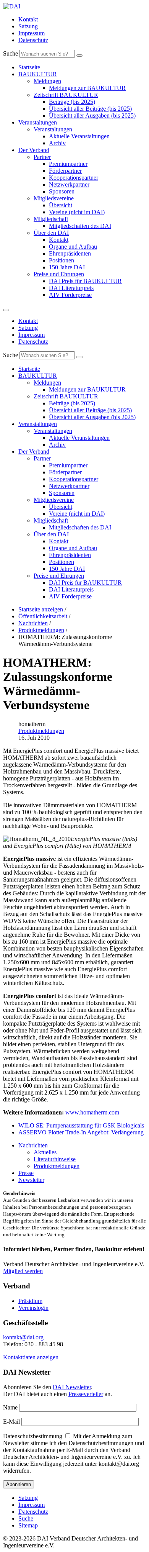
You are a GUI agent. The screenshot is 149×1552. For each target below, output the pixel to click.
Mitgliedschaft (51, 219)
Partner (42, 157)
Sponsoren (61, 191)
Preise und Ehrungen (59, 274)
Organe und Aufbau (73, 246)
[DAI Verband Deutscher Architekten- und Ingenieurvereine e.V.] (11, 6)
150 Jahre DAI (67, 267)
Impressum (31, 33)
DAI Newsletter (72, 1387)
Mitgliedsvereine (54, 198)
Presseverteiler (85, 1394)
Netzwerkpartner (69, 184)
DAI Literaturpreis (71, 288)
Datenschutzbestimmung (32, 1436)
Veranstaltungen (37, 122)
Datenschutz (33, 40)
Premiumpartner (68, 164)
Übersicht (60, 205)
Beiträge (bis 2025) (72, 101)
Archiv (57, 143)
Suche (10, 53)
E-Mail (11, 1421)
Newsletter (31, 1180)
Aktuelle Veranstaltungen (79, 136)
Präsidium (30, 1301)
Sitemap (28, 1525)
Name (10, 1407)
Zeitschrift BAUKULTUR (66, 95)
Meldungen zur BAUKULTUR (87, 88)
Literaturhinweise (55, 1159)
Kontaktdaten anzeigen (30, 1357)
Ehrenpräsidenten (70, 253)
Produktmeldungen (41, 731)
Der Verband (33, 150)
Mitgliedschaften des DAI (80, 226)
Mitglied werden (23, 1271)
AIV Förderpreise (70, 295)
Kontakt (28, 19)
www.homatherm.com (92, 1112)
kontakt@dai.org (23, 1337)
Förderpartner (65, 170)
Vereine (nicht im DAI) (77, 212)
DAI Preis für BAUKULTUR (85, 281)
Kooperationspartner (73, 177)
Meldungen (47, 81)
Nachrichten (33, 1145)
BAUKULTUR (37, 74)
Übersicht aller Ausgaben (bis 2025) (92, 115)
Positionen (61, 260)
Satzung (28, 26)
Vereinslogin (33, 1308)
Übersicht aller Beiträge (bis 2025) (90, 108)
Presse (26, 1173)
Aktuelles (45, 1152)
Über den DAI (51, 232)
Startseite (29, 67)
